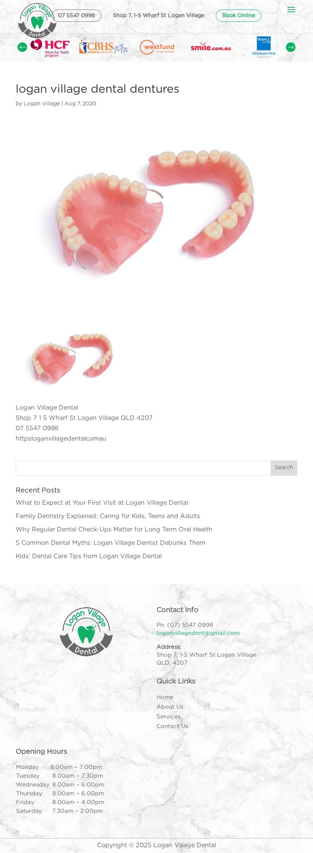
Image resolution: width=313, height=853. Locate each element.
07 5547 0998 (76, 15)
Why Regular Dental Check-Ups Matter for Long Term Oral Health (114, 530)
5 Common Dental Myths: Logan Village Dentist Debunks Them (110, 543)
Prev (22, 47)
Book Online (238, 15)
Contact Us (172, 726)
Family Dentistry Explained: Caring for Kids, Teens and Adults (108, 516)
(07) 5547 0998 (190, 625)
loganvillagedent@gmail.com (198, 633)
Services (168, 717)
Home (164, 697)
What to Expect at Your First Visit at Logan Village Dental (102, 503)
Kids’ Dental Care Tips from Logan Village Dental (89, 556)
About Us (169, 707)
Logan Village (42, 104)
